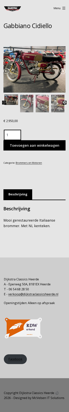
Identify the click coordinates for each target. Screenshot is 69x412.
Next (65, 102)
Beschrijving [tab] (17, 194)
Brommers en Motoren (29, 162)
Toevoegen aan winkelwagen (34, 145)
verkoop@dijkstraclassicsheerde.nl (33, 294)
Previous (4, 102)
